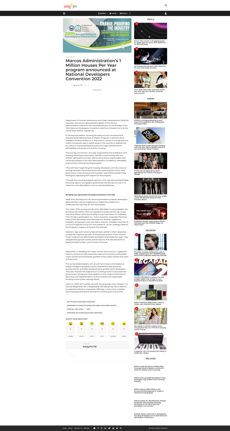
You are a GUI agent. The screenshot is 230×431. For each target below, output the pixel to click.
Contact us (78, 428)
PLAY (124, 13)
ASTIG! (102, 336)
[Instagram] (101, 428)
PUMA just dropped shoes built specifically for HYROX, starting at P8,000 (148, 172)
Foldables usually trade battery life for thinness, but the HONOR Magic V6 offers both (149, 223)
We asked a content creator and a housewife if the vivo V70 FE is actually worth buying (150, 328)
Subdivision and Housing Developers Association (84, 313)
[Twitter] (109, 428)
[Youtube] (113, 428)
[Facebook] (98, 428)
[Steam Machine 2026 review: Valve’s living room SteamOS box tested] (150, 292)
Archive (86, 428)
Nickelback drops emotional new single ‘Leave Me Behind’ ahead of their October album (150, 198)
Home (65, 428)
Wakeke (70, 336)
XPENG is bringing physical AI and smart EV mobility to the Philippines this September (149, 122)
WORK (103, 13)
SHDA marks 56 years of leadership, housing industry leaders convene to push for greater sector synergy (149, 368)
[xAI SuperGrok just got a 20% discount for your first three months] (150, 56)
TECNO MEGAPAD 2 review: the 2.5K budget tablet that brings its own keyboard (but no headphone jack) (149, 279)
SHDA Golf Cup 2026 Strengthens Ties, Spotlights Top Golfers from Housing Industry (150, 379)
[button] (166, 5)
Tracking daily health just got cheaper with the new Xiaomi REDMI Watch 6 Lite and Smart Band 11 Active (149, 147)
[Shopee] (117, 428)
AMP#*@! (113, 336)
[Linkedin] (105, 428)
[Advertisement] (97, 103)
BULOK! (81, 336)
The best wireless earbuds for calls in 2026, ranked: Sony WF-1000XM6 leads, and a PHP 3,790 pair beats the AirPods (150, 254)
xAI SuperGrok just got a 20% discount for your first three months (150, 67)
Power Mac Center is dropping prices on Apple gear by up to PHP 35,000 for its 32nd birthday (150, 42)
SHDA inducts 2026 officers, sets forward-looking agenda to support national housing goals (149, 391)
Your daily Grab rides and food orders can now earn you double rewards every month (149, 91)
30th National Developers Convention (81, 301)
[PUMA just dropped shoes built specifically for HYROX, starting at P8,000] (150, 161)
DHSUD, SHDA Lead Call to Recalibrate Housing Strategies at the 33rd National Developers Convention (150, 415)
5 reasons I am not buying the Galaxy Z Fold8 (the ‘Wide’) (150, 352)
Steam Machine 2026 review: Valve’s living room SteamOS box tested (149, 303)
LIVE (114, 13)
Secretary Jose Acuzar (75, 309)
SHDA (88, 309)
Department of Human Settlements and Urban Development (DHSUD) (91, 305)
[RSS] (120, 428)
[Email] (94, 428)
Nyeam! (124, 336)
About (70, 428)
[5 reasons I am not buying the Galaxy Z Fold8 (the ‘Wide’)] (150, 341)
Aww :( (92, 336)
